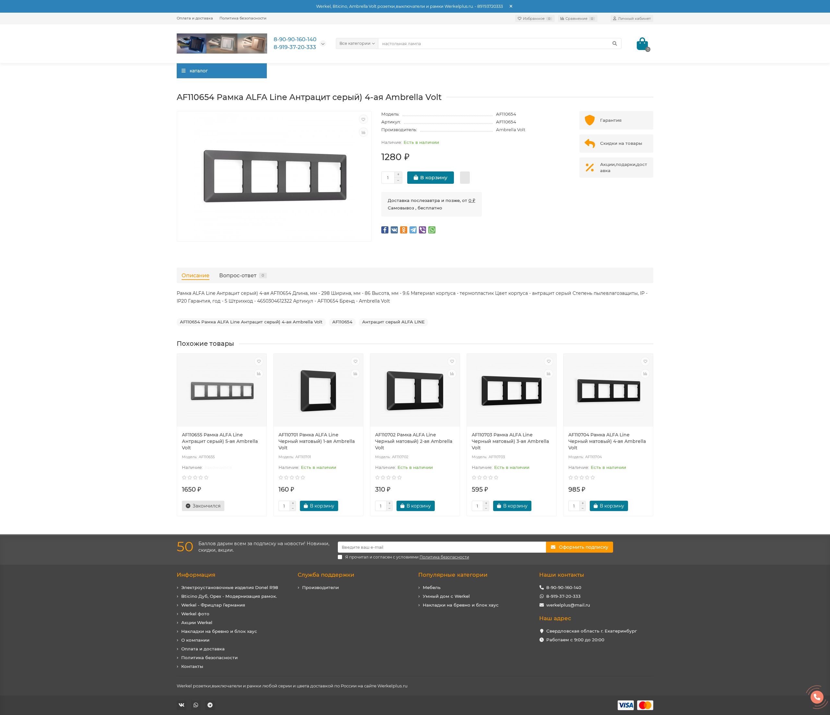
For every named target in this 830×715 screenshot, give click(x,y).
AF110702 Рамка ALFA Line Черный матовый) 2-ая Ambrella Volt (413, 441)
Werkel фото (195, 613)
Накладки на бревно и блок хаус (219, 631)
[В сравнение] (363, 132)
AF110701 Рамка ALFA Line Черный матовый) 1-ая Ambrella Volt (317, 441)
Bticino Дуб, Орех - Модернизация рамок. (229, 596)
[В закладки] (363, 119)
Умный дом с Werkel (446, 596)
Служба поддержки (326, 574)
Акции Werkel (196, 622)
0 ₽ (471, 200)
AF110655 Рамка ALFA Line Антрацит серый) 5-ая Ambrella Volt (220, 441)
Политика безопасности (243, 18)
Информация (196, 574)
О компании (195, 640)
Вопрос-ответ (241, 275)
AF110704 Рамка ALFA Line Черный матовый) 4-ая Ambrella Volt (607, 441)
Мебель (432, 587)
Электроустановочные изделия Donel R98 (229, 587)
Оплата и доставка (195, 18)
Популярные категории (453, 574)
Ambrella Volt (510, 129)
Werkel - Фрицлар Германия (213, 605)
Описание (195, 275)
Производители (320, 587)
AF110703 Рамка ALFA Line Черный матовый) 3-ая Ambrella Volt (510, 441)
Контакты (192, 666)
